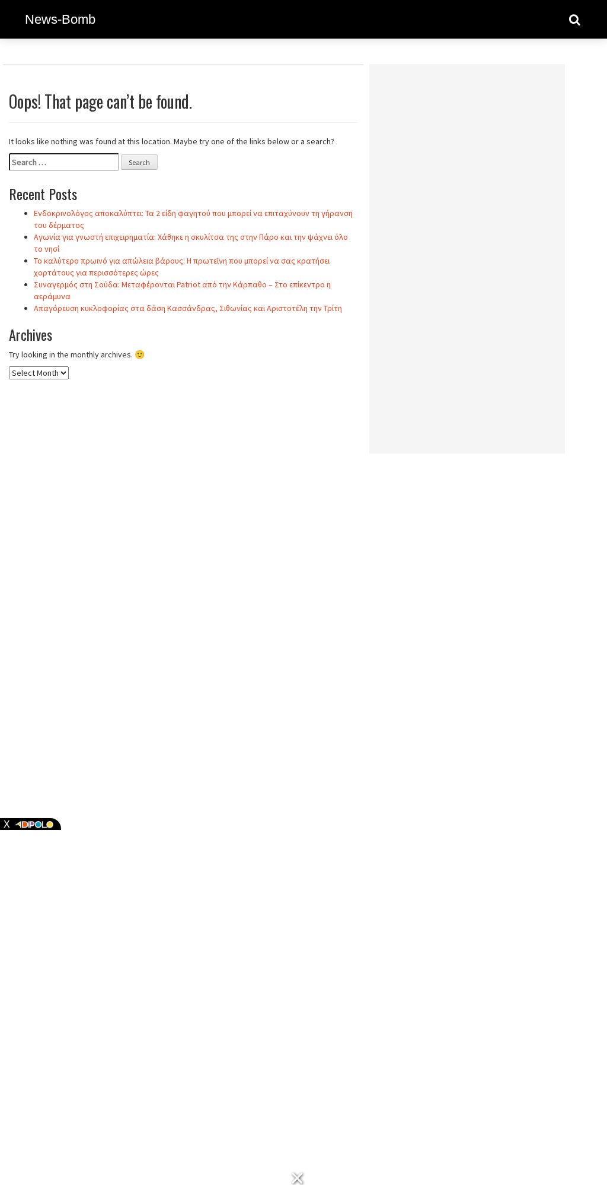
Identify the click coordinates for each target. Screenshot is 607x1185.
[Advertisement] (467, 251)
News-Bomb (60, 19)
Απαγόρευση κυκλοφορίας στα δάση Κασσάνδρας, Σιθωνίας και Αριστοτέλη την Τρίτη (188, 308)
